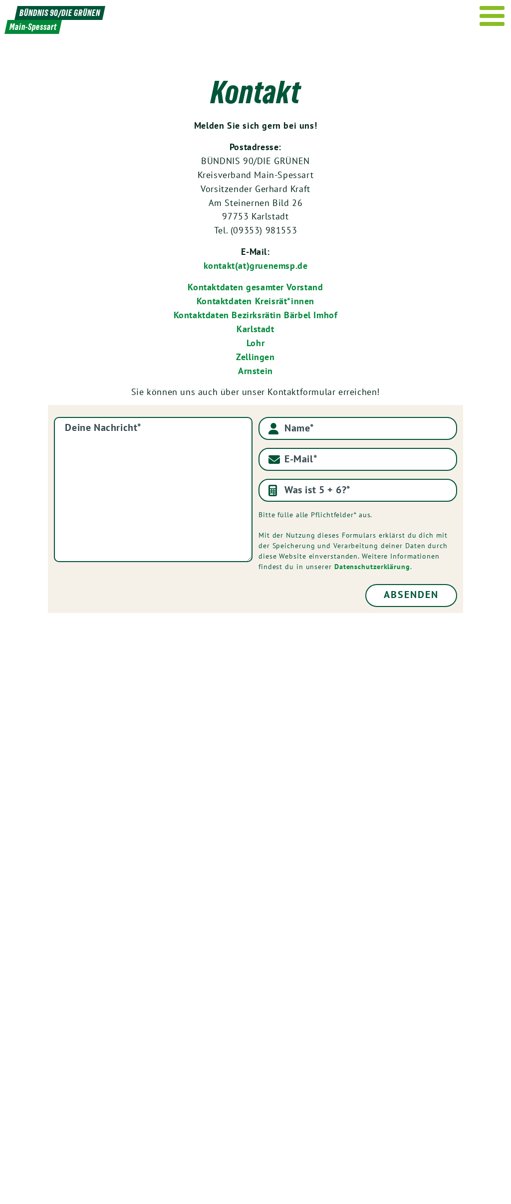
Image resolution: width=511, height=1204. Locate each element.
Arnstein (255, 371)
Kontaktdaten (217, 287)
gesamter (265, 287)
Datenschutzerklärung (372, 566)
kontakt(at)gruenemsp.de (256, 265)
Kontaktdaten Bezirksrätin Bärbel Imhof (256, 315)
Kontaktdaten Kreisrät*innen (255, 301)
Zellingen (255, 357)
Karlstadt (255, 329)
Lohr (255, 343)
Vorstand (303, 287)
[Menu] (492, 16)
